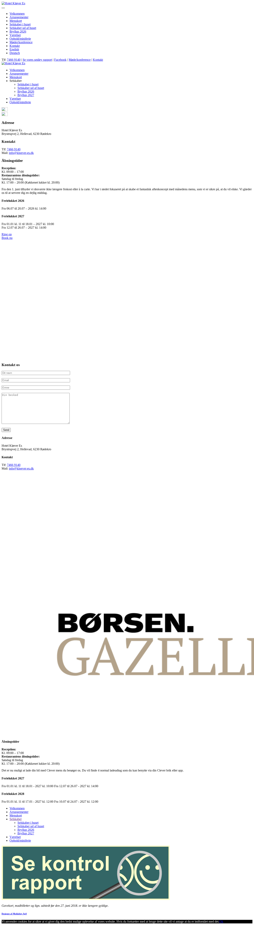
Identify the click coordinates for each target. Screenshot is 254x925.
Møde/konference (80, 59)
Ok (221, 921)
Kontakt (15, 45)
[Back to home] (13, 3)
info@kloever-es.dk (21, 153)
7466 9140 (13, 59)
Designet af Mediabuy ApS (14, 913)
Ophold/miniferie (20, 38)
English (14, 49)
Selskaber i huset (20, 24)
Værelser (15, 35)
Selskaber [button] (16, 80)
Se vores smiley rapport (37, 59)
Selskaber (16, 819)
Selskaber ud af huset (23, 28)
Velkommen (17, 13)
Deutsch (15, 53)
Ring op (7, 234)
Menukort (16, 20)
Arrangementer (19, 17)
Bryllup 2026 (18, 31)
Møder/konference (21, 42)
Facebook (60, 59)
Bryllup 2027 (25, 95)
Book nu (7, 238)
